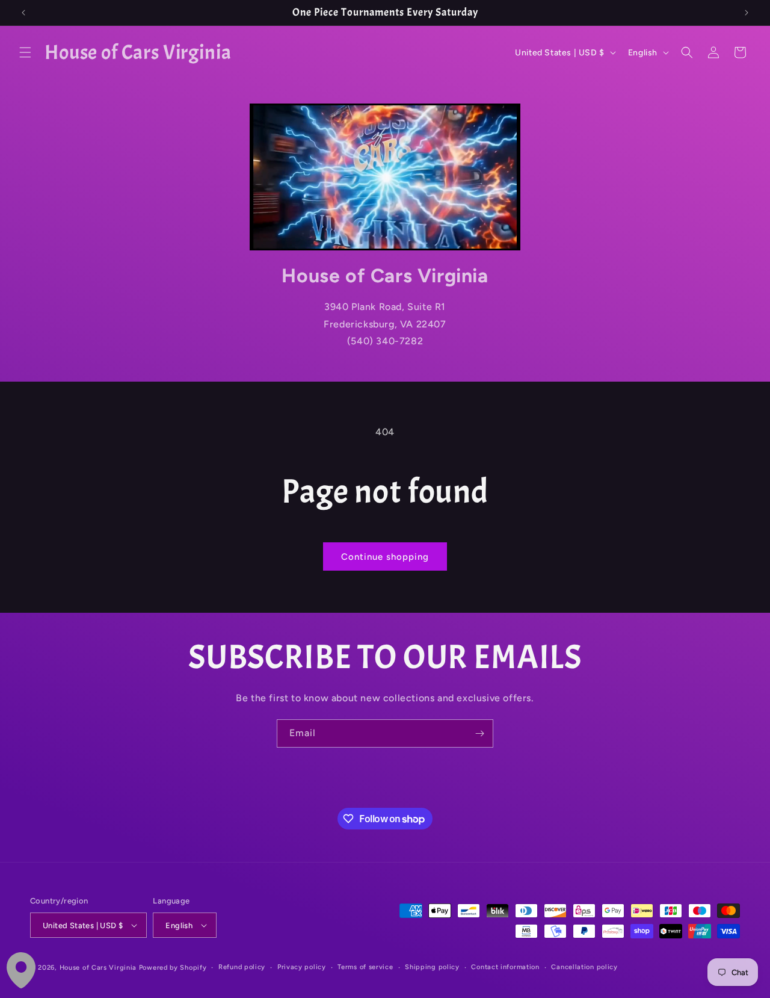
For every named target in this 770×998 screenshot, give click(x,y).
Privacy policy (301, 967)
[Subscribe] (479, 733)
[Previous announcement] (23, 12)
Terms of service (365, 967)
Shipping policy (432, 967)
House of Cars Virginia (98, 968)
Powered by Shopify (173, 968)
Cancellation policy (584, 967)
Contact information (505, 967)
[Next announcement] (746, 12)
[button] (25, 52)
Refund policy (241, 967)
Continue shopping (385, 556)
